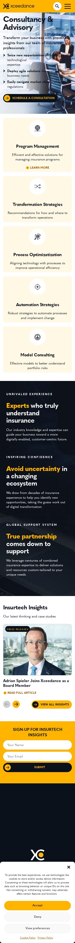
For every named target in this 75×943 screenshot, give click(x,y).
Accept (37, 905)
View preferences (37, 928)
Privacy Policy (45, 938)
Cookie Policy (28, 938)
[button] (69, 867)
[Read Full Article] (37, 661)
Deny (37, 916)
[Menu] (67, 6)
